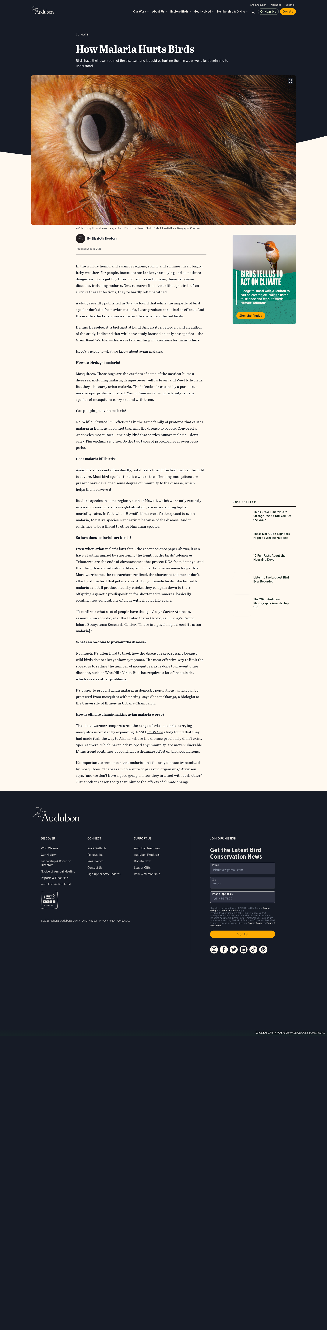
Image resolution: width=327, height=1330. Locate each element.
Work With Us (96, 848)
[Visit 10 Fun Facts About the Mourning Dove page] (264, 563)
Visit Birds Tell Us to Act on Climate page (264, 279)
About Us (158, 11)
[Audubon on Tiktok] (253, 949)
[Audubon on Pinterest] (263, 949)
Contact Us (94, 867)
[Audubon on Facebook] (224, 949)
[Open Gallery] (290, 81)
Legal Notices (89, 920)
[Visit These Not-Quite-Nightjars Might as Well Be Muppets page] (264, 541)
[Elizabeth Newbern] (80, 238)
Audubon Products (147, 855)
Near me (270, 11)
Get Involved (202, 11)
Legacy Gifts (142, 867)
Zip (214, 879)
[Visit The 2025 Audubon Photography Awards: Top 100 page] (264, 606)
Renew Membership (147, 874)
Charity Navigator (49, 900)
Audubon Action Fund (56, 884)
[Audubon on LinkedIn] (244, 949)
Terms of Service (229, 910)
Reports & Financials (55, 878)
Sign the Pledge (250, 316)
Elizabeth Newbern (104, 238)
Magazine (276, 4)
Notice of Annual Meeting (58, 871)
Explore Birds (179, 11)
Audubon (42, 10)
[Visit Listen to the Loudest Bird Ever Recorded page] (264, 584)
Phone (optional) (222, 894)
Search (253, 11)
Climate (82, 34)
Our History (49, 855)
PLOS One (155, 732)
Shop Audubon (258, 4)
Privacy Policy (107, 920)
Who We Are (49, 848)
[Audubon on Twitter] (234, 949)
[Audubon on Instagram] (214, 949)
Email (215, 865)
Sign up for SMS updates (104, 874)
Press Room (95, 861)
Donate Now (142, 861)
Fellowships (95, 855)
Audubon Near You (147, 848)
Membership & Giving (231, 11)
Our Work (139, 11)
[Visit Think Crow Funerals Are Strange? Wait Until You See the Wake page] (264, 519)
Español (290, 4)
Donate (288, 11)
